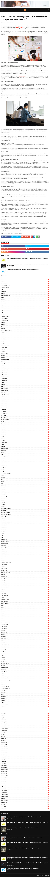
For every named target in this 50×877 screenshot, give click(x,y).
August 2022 (25, 802)
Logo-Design (25, 498)
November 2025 (25, 724)
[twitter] (37, 246)
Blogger (25, 343)
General (25, 440)
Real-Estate (25, 593)
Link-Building (25, 496)
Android (25, 299)
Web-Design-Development (25, 680)
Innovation (25, 475)
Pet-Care (25, 566)
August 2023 (25, 777)
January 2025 (25, 744)
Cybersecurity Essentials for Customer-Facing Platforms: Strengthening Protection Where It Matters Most (27, 265)
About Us (41, 875)
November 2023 (25, 771)
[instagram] (13, 252)
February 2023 (25, 790)
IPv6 (25, 483)
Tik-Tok (25, 653)
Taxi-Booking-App (25, 646)
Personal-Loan (25, 564)
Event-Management (25, 419)
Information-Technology (25, 473)
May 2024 (25, 759)
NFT (25, 537)
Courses (25, 361)
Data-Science (25, 380)
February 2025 (25, 742)
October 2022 (25, 798)
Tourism (25, 657)
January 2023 (25, 792)
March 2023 (25, 788)
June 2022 (25, 806)
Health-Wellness (25, 456)
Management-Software (8, 233)
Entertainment (25, 413)
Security (25, 611)
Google (25, 446)
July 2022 (25, 804)
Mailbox (25, 504)
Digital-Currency (25, 388)
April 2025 (25, 738)
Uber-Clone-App (25, 667)
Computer (25, 357)
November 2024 (25, 748)
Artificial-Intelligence (25, 316)
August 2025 (25, 730)
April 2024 (25, 761)
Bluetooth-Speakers (25, 345)
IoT (25, 479)
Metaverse (25, 518)
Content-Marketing (25, 359)
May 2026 (25, 715)
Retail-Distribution (25, 603)
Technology (20, 233)
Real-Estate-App (25, 595)
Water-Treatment (25, 677)
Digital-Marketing (25, 390)
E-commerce (25, 405)
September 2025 (25, 728)
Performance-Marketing (25, 562)
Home (38, 875)
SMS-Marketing (25, 624)
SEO (25, 613)
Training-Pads (25, 661)
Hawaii (25, 452)
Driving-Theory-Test (25, 400)
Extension (25, 423)
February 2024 (25, 765)
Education (25, 409)
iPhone (25, 481)
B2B (25, 326)
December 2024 (25, 746)
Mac (25, 500)
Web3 (25, 682)
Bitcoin (25, 334)
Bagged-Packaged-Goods (25, 330)
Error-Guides (25, 415)
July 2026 (25, 713)
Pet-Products (25, 568)
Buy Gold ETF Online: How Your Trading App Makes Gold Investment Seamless (24, 817)
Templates (25, 651)
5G (25, 279)
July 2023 (25, 779)
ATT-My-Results (25, 320)
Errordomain (25, 417)
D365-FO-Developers (25, 376)
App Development (25, 307)
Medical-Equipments (25, 512)
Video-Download (25, 671)
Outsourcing (25, 551)
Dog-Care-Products (25, 396)
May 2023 (25, 784)
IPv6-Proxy (25, 485)
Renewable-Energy (25, 599)
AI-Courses (25, 291)
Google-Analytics (25, 448)
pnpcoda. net (25, 576)
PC (25, 558)
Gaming (25, 438)
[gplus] (13, 249)
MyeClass (25, 529)
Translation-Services (25, 663)
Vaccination (25, 669)
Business (25, 351)
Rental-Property (25, 601)
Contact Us (47, 875)
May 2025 (25, 736)
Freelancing (25, 434)
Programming (25, 584)
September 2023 (25, 775)
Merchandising (25, 516)
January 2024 (25, 767)
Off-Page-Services (25, 541)
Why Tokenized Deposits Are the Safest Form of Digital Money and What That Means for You (27, 258)
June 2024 (25, 757)
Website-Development (25, 688)
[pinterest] (37, 249)
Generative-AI (25, 442)
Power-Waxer (25, 578)
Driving (25, 398)
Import (25, 471)
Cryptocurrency (25, 369)
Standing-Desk (25, 638)
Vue (25, 675)
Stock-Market (25, 642)
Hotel (25, 469)
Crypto (25, 367)
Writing (25, 702)
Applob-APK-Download (25, 310)
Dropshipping (25, 403)
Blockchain (25, 338)
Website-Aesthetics (25, 686)
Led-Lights (25, 489)
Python (25, 589)
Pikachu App (25, 570)
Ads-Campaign (25, 283)
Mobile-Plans (25, 527)
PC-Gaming (25, 560)
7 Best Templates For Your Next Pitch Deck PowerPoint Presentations (23, 269)
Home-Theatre (25, 465)
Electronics (25, 411)
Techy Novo (4, 22)
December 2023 (25, 769)
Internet (25, 477)
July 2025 (25, 732)
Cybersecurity (25, 374)
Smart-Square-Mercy (25, 622)
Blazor (25, 336)
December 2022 (25, 794)
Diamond (25, 386)
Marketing (25, 510)
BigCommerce (25, 332)
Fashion (25, 425)
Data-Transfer (25, 382)
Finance (25, 427)
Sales (25, 607)
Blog (25, 341)
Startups (25, 640)
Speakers (25, 634)
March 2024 (25, 763)
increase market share (20, 27)
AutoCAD (25, 322)
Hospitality (25, 467)
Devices (25, 384)
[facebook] (13, 246)
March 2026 (25, 719)
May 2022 (25, 808)
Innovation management (23, 76)
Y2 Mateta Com (25, 704)
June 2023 (25, 781)
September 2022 (25, 800)
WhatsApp (25, 692)
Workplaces (25, 698)
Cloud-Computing (25, 353)
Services (25, 615)
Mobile (25, 520)
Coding (25, 355)
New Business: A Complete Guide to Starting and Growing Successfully (23, 827)
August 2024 (25, 755)
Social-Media (25, 628)
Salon (25, 609)
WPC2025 (25, 700)
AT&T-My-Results (25, 318)
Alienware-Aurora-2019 (25, 295)
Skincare (25, 620)
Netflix (25, 531)
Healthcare (25, 458)
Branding (25, 349)
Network (25, 533)
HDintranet (25, 454)
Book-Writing (25, 347)
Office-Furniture (25, 543)
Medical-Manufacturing (25, 514)
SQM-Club (25, 636)
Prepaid (25, 582)
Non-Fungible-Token (25, 539)
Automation (25, 324)
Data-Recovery (25, 378)
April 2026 (25, 717)
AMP (25, 297)
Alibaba (25, 293)
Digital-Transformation (25, 394)
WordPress (25, 696)
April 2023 (25, 786)
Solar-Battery (25, 632)
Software (16, 233)
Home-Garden (25, 462)
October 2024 (25, 750)
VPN (25, 673)
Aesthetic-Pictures (25, 287)
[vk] (37, 252)
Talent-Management (25, 644)
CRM (25, 365)
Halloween (25, 450)
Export (25, 421)
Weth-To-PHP (25, 690)
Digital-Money (25, 392)
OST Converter (25, 549)
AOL (25, 305)
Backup (25, 328)
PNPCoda (25, 574)
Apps (25, 312)
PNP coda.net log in (25, 572)
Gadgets (25, 436)
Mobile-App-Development (25, 522)
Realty (25, 597)
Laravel (25, 487)
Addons (25, 281)
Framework (25, 429)
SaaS (25, 605)
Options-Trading (25, 547)
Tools (25, 655)
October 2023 (25, 773)
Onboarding (25, 545)
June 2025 (25, 734)
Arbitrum (25, 314)
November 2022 (25, 796)
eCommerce (25, 407)
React (25, 591)
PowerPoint (25, 580)
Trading (25, 659)
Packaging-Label (25, 553)
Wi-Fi (25, 694)
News (25, 535)
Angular (25, 301)
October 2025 (25, 726)
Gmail (25, 444)
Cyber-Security (25, 372)
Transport (25, 665)
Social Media (25, 626)
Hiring (25, 460)
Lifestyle (25, 491)
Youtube (25, 706)
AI (25, 289)
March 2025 (25, 740)
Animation (25, 303)
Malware (25, 506)
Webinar (25, 684)
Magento (25, 502)
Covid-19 (25, 363)
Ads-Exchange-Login (25, 285)
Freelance (25, 431)
